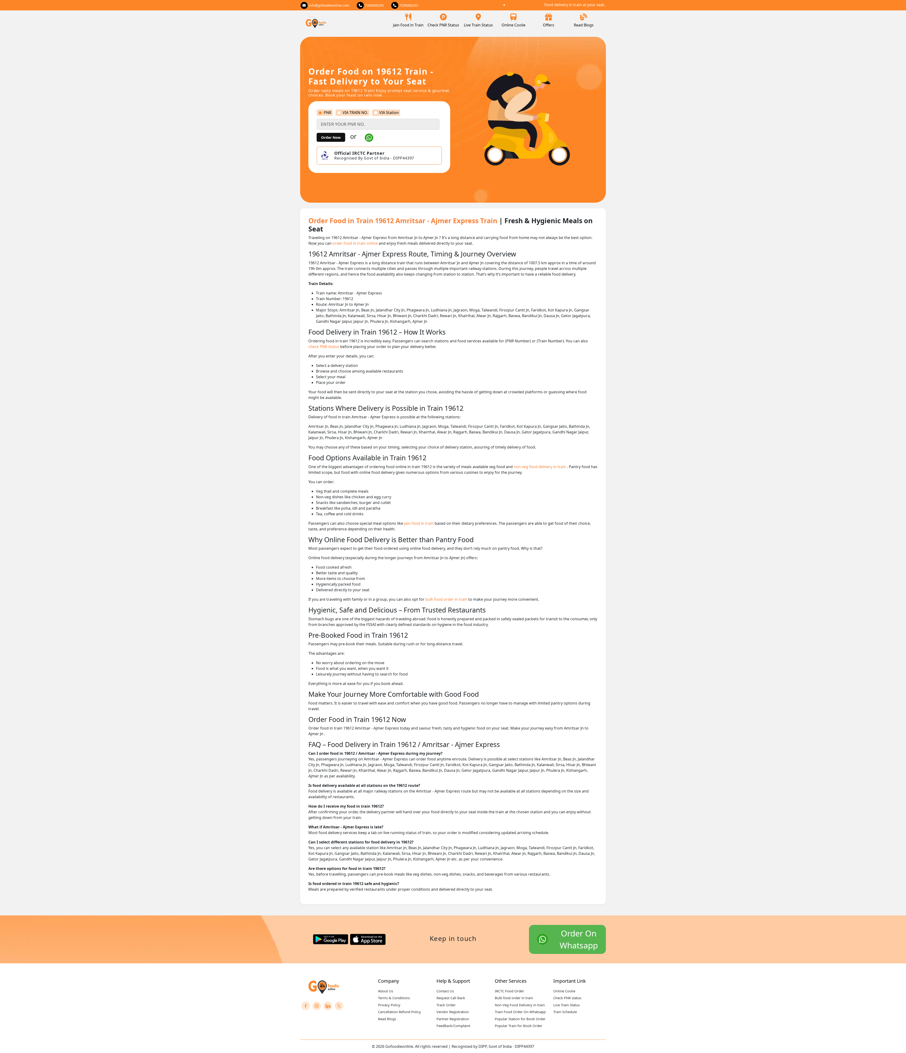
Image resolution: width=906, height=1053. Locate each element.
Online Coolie (513, 25)
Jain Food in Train (408, 25)
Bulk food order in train (514, 997)
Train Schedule (565, 1011)
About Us (385, 991)
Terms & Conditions (394, 997)
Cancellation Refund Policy (399, 1011)
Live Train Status (478, 25)
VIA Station (389, 112)
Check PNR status (567, 997)
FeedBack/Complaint (453, 1025)
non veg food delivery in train (540, 466)
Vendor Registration (452, 1011)
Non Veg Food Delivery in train (520, 1005)
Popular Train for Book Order (518, 1025)
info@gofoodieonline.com (328, 5)
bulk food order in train (446, 599)
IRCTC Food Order (509, 991)
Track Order (446, 1005)
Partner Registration (452, 1018)
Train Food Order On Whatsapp (520, 1011)
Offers (548, 25)
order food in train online (355, 243)
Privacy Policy (389, 1005)
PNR (327, 112)
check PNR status (324, 346)
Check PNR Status (443, 25)
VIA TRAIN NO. (355, 112)
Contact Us (445, 991)
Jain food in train (419, 523)
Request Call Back (450, 997)
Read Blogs (584, 25)
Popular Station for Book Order (520, 1018)
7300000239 (374, 5)
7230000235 (408, 5)
